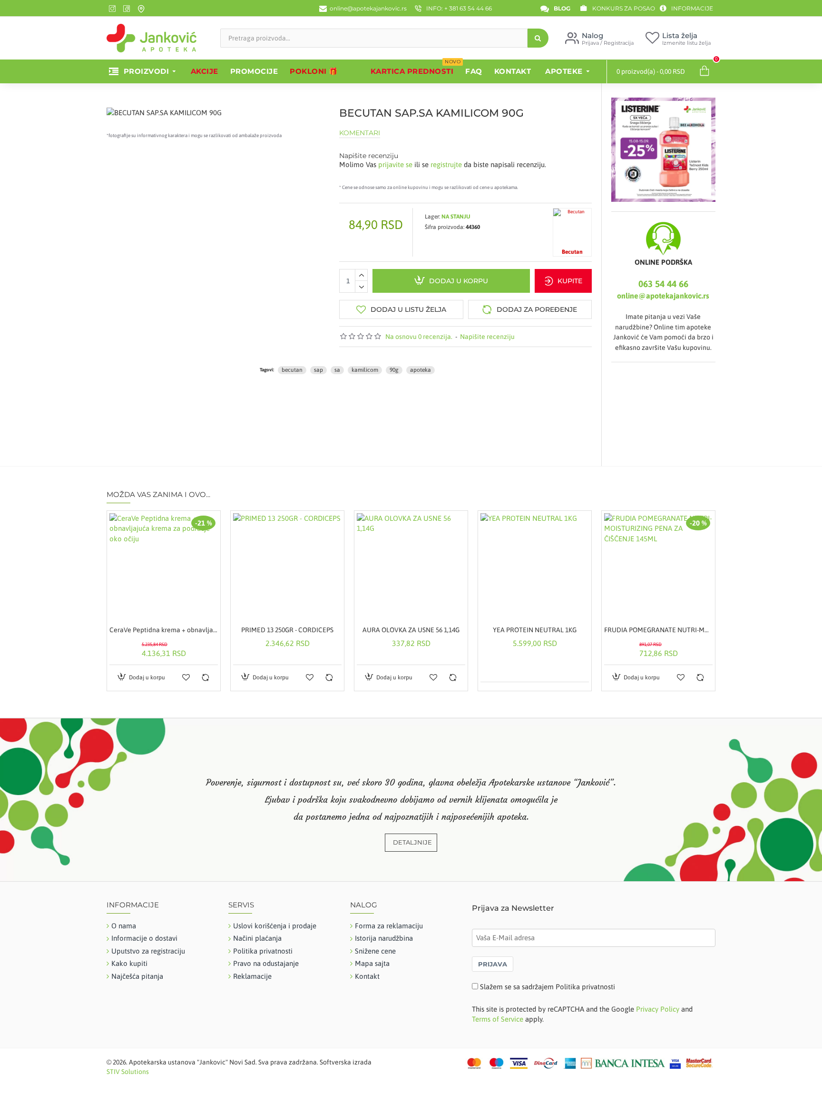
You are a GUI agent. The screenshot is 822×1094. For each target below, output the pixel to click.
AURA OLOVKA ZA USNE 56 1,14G (411, 630)
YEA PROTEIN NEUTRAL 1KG (535, 630)
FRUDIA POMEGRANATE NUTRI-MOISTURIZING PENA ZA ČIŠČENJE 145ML (658, 630)
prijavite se (395, 164)
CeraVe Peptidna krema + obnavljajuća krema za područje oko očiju (163, 630)
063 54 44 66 (663, 283)
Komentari (359, 133)
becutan (292, 370)
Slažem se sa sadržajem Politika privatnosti (547, 987)
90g (394, 370)
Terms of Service (497, 1019)
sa (337, 370)
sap (318, 370)
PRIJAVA (492, 964)
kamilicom (365, 370)
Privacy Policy (657, 1009)
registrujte (446, 164)
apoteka (420, 370)
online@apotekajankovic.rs (663, 295)
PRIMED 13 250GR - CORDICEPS (287, 630)
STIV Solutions (128, 1071)
